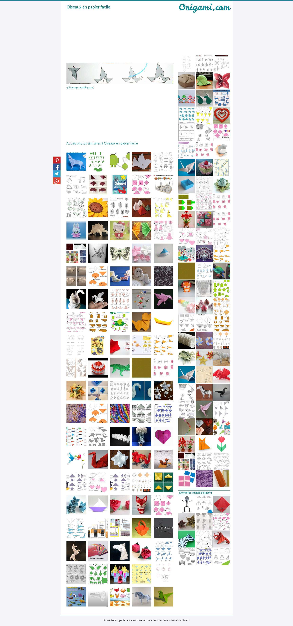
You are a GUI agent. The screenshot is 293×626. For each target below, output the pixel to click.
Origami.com (204, 7)
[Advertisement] (119, 36)
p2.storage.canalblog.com (80, 87)
